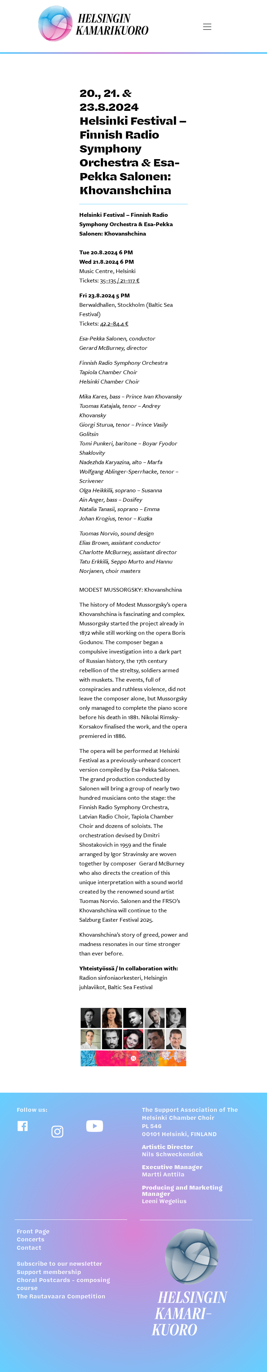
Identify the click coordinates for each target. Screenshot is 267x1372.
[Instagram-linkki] (57, 1131)
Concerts (30, 1240)
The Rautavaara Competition (61, 1297)
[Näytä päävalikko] (207, 26)
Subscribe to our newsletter (59, 1264)
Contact (29, 1248)
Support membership (49, 1272)
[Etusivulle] (196, 1282)
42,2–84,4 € (114, 323)
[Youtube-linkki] (94, 1126)
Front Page (33, 1232)
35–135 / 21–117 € (119, 280)
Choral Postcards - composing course (63, 1284)
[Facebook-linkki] (23, 1126)
